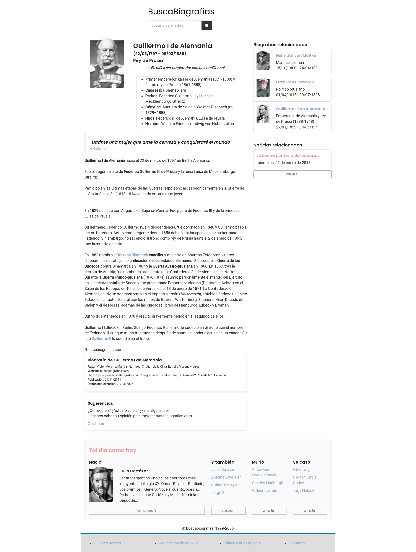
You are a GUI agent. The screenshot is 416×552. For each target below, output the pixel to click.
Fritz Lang (301, 469)
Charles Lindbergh (267, 483)
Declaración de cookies (179, 543)
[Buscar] (206, 25)
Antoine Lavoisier (226, 477)
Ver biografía (146, 511)
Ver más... (292, 174)
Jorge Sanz (221, 492)
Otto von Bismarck (132, 255)
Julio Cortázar (223, 469)
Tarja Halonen (305, 490)
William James (264, 490)
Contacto (297, 543)
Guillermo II (101, 338)
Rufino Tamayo (224, 485)
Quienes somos (107, 543)
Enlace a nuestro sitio (242, 543)
